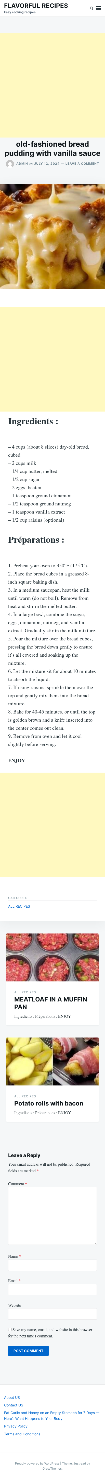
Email (14, 1280)
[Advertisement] (52, 85)
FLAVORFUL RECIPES (36, 5)
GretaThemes (52, 1468)
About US (12, 1397)
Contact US (13, 1405)
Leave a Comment (82, 163)
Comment (17, 1183)
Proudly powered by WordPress (37, 1463)
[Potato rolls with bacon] (52, 1061)
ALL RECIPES (19, 906)
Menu (98, 8)
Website (14, 1305)
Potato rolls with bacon (48, 1103)
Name (14, 1256)
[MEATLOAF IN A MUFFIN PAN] (52, 957)
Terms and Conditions (22, 1434)
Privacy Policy (16, 1426)
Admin (22, 163)
